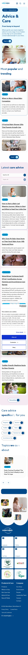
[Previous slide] (3, 483)
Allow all (14, 337)
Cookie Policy (13, 609)
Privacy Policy (5, 609)
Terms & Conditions (7, 612)
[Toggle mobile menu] (24, 3)
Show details (19, 332)
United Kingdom (7, 615)
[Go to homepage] (6, 3)
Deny (14, 347)
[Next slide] (8, 483)
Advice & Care (12, 10)
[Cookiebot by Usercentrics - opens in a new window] (19, 306)
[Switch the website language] (17, 3)
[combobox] (14, 175)
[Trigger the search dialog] (20, 3)
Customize (13, 342)
